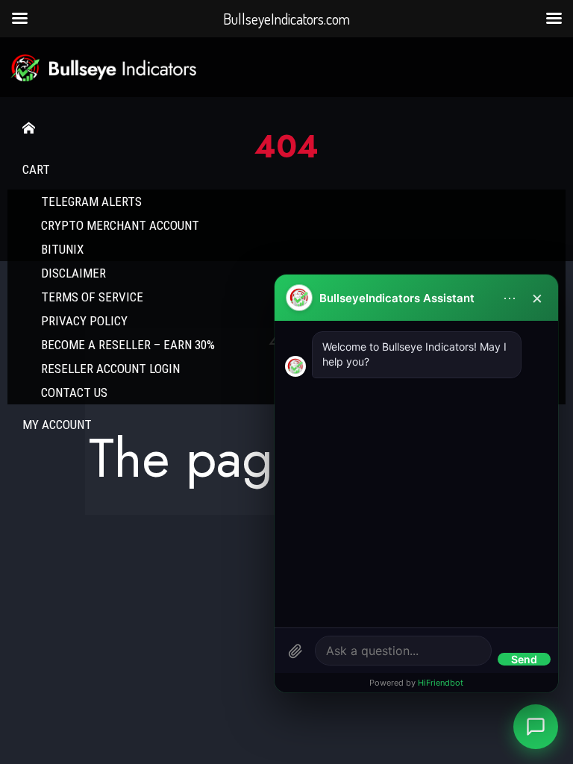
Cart (36, 169)
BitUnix (62, 249)
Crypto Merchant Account (120, 225)
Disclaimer (73, 273)
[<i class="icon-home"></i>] (286, 128)
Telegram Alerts (91, 201)
